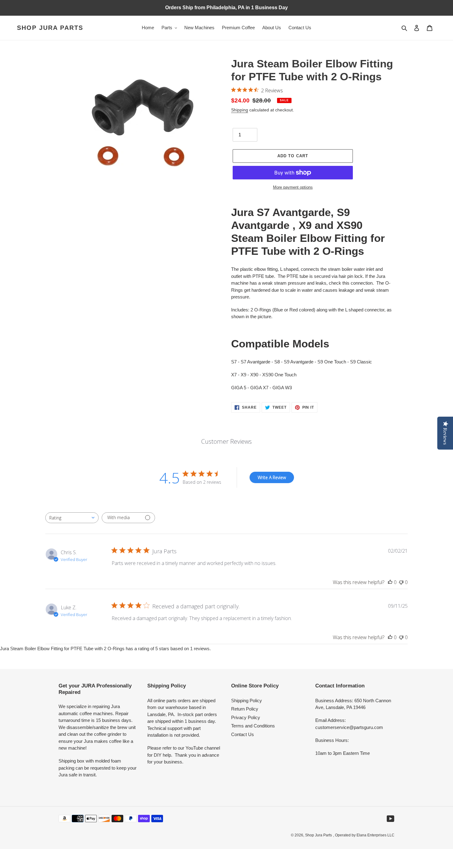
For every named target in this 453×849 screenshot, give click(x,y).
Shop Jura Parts (50, 27)
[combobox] (72, 517)
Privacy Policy (245, 717)
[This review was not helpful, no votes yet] (401, 582)
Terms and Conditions (253, 725)
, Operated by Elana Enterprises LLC (363, 835)
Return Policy (244, 708)
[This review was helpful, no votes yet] (390, 582)
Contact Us (242, 734)
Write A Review (272, 477)
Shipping (239, 109)
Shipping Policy (246, 700)
